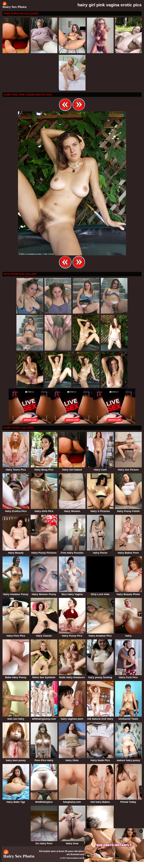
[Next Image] (79, 110)
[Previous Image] (65, 110)
